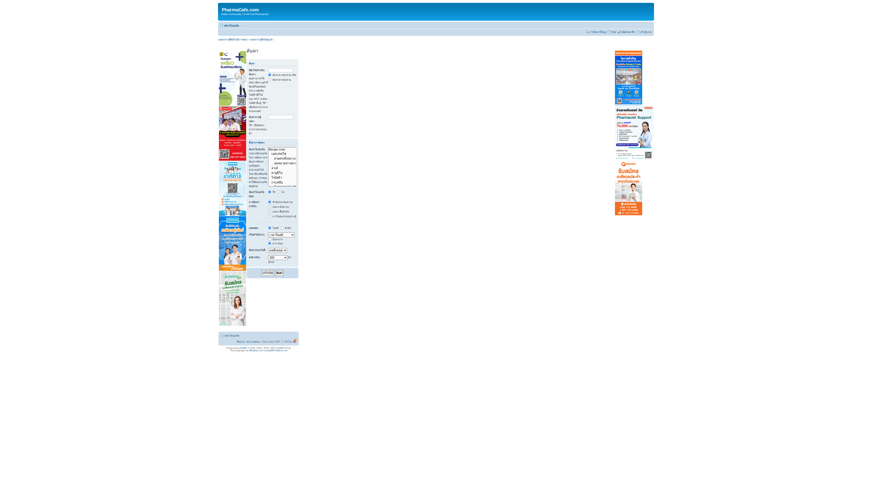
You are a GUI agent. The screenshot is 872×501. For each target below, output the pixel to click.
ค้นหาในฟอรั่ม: (257, 149)
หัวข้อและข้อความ (282, 202)
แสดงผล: (254, 228)
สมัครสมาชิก (628, 32)
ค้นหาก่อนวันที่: (257, 250)
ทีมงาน (240, 341)
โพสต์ (275, 228)
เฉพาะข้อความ (280, 206)
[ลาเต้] (291, 168)
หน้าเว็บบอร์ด (231, 25)
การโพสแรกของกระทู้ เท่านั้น (288, 216)
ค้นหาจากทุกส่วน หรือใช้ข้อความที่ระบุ (293, 75)
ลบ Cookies (253, 341)
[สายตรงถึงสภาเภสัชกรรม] (291, 158)
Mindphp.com (256, 350)
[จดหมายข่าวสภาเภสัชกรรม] (291, 163)
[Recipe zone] (291, 149)
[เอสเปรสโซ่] (291, 153)
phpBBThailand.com (276, 350)
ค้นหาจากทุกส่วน (281, 79)
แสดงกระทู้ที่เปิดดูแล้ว (261, 39)
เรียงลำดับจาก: (257, 234)
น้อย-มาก (277, 239)
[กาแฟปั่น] (291, 182)
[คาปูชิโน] (291, 172)
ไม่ (282, 192)
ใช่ (273, 192)
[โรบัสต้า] (291, 177)
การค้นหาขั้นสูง (597, 32)
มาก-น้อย (277, 243)
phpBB (243, 348)
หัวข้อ (287, 228)
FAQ (613, 32)
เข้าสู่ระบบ (646, 32)
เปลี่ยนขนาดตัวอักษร (243, 25)
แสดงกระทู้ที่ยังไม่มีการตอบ (233, 39)
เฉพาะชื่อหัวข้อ (280, 211)
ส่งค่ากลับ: (254, 257)
